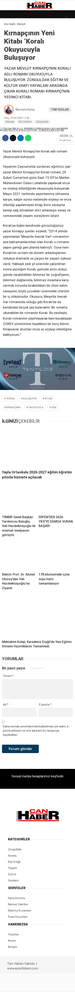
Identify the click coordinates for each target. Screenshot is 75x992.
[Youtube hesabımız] (47, 985)
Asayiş (10, 89)
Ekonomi (12, 41)
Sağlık (11, 73)
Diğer (10, 98)
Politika (12, 81)
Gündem (12, 49)
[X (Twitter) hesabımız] (24, 985)
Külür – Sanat (16, 57)
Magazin (12, 65)
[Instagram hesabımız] (36, 985)
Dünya (10, 33)
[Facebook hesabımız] (12, 985)
